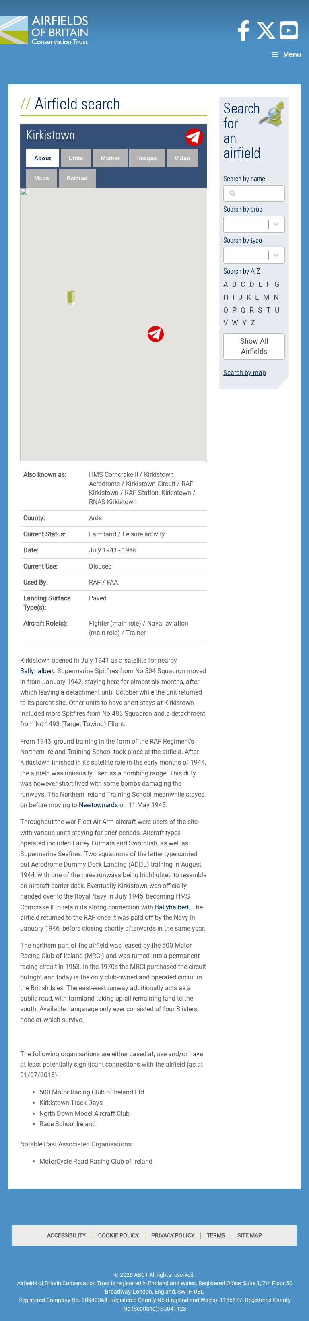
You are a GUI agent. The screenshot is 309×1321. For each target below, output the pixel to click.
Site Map (249, 1235)
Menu (292, 54)
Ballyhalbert (37, 671)
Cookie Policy (118, 1235)
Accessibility (66, 1235)
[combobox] (254, 224)
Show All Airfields (254, 346)
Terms (216, 1235)
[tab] (42, 158)
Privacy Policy (172, 1235)
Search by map (244, 373)
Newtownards (98, 805)
